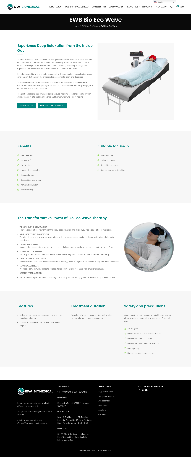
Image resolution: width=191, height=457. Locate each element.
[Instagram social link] (142, 390)
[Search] (171, 6)
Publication (102, 405)
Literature (102, 410)
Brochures (102, 414)
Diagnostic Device (105, 391)
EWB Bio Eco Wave (90, 26)
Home (76, 26)
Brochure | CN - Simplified (52, 105)
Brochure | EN (26, 105)
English (160, 2)
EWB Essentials (104, 400)
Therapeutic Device (106, 396)
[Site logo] (23, 6)
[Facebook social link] (139, 390)
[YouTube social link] (146, 390)
